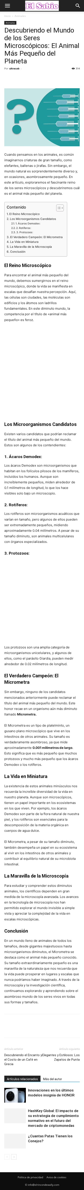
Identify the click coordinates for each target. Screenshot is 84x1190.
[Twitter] (18, 78)
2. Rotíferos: (23, 228)
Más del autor (52, 1079)
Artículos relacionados (22, 1079)
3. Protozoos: (24, 232)
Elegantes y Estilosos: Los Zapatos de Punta (61, 1057)
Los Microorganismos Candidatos (33, 219)
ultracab (14, 68)
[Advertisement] (42, 371)
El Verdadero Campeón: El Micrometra (36, 237)
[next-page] (14, 1157)
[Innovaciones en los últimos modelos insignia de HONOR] (15, 1095)
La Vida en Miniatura (24, 241)
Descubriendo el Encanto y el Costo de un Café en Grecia (23, 1059)
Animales (20, 16)
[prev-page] (7, 1157)
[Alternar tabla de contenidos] (58, 208)
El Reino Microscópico (24, 214)
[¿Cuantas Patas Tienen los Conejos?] (15, 1141)
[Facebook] (8, 78)
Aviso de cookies (56, 1177)
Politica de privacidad (30, 1177)
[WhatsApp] (38, 78)
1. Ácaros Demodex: (28, 223)
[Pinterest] (28, 78)
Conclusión (17, 251)
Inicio (7, 16)
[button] (7, 6)
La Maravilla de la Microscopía (31, 246)
